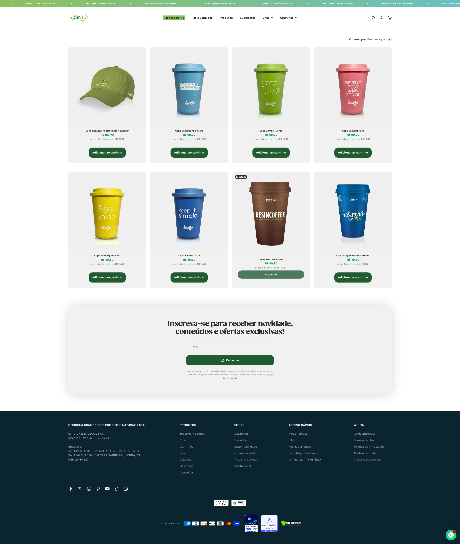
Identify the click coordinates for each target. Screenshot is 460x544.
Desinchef (241, 440)
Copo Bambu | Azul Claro (189, 130)
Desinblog (241, 433)
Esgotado (271, 274)
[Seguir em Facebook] (70, 488)
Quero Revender (245, 453)
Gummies (186, 446)
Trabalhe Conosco (246, 459)
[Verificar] (291, 523)
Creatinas (286, 17)
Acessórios (187, 472)
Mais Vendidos (202, 17)
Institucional (242, 466)
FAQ (292, 440)
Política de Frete (365, 453)
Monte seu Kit (174, 17)
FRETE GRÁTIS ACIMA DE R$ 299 (64, 3)
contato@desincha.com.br (306, 453)
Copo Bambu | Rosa (353, 130)
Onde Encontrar (364, 433)
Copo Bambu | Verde (270, 130)
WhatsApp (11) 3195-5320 (305, 459)
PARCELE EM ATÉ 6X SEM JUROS (123, 3)
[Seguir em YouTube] (107, 488)
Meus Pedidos (298, 433)
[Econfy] (269, 523)
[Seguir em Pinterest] (98, 488)
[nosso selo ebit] (251, 523)
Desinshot (186, 466)
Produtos (226, 17)
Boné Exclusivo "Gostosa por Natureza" (107, 130)
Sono (183, 453)
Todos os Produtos (192, 433)
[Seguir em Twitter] (79, 488)
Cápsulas (186, 459)
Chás (266, 17)
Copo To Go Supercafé (271, 259)
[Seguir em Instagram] (89, 488)
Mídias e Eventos (300, 446)
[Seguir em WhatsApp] (125, 488)
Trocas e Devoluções (367, 459)
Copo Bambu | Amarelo (107, 255)
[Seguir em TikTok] (116, 488)
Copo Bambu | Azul (189, 255)
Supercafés (247, 17)
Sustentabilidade (245, 446)
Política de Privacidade (369, 446)
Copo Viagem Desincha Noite (352, 255)
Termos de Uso (364, 440)
